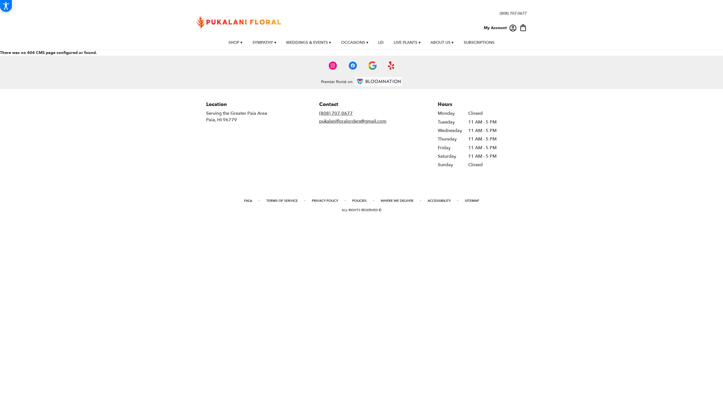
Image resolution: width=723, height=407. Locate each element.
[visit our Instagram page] (333, 65)
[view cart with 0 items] (523, 27)
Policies (359, 200)
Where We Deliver (397, 200)
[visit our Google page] (372, 65)
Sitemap (472, 200)
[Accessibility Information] (6, 6)
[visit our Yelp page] (391, 65)
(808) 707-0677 (513, 13)
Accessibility (439, 200)
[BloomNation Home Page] (378, 81)
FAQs (248, 200)
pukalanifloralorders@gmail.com (352, 121)
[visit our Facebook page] (353, 65)
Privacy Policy (325, 200)
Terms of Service (282, 200)
